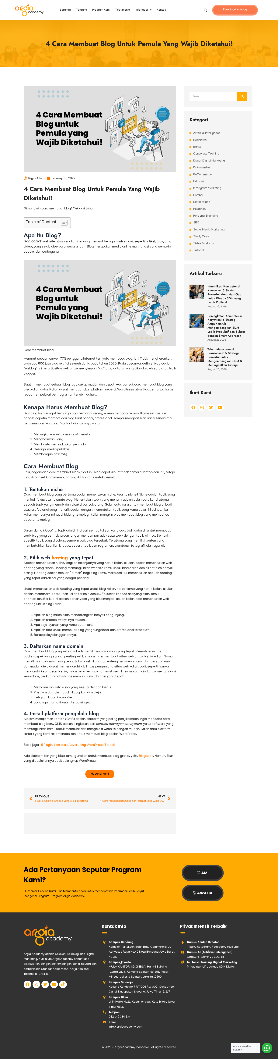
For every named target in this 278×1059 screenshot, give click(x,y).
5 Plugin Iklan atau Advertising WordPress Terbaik (78, 745)
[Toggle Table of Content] (62, 222)
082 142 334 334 (120, 1017)
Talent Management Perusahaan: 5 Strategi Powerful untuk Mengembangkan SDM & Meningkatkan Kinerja (224, 357)
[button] (205, 10)
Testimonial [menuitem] (122, 10)
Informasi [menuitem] (142, 10)
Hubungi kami (100, 774)
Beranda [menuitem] (65, 10)
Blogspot (145, 756)
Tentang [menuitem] (81, 10)
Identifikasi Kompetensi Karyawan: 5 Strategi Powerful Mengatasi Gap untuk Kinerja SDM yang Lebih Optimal (224, 294)
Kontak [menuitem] (161, 10)
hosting (60, 557)
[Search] (242, 96)
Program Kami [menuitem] (101, 10)
